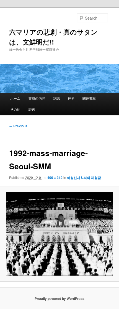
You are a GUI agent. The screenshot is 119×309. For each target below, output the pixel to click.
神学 (71, 98)
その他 (15, 109)
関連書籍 (89, 98)
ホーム (15, 98)
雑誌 (56, 98)
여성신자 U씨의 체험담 (84, 177)
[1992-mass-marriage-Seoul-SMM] (59, 234)
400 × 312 (55, 177)
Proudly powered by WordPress (59, 298)
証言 (32, 109)
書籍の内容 (37, 98)
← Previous (18, 125)
